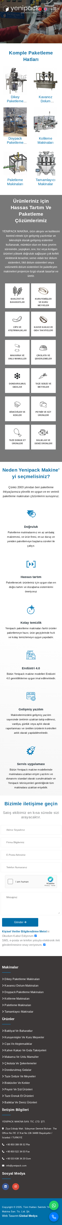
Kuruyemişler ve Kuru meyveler (24, 1037)
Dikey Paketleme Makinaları (15, 101)
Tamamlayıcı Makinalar (45, 182)
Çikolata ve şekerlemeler (20, 1063)
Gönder (19, 922)
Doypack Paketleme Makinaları (15, 143)
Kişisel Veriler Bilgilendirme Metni (24, 931)
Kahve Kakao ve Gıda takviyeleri (25, 1050)
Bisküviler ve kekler (17, 1082)
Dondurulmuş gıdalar (17, 1069)
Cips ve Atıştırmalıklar (18, 1043)
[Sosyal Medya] (5, 1186)
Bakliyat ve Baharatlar (18, 1030)
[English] (45, 9)
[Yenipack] (21, 9)
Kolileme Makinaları (46, 140)
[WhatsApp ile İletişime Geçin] (54, 1205)
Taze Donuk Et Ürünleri (19, 1095)
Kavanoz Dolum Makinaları (46, 101)
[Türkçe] (40, 9)
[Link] (31, 513)
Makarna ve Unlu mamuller (21, 1056)
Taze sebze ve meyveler (20, 1076)
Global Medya (28, 1215)
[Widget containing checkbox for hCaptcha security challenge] (31, 881)
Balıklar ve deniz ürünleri (20, 1102)
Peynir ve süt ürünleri (18, 1089)
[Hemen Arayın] (54, 1217)
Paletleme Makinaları (15, 182)
